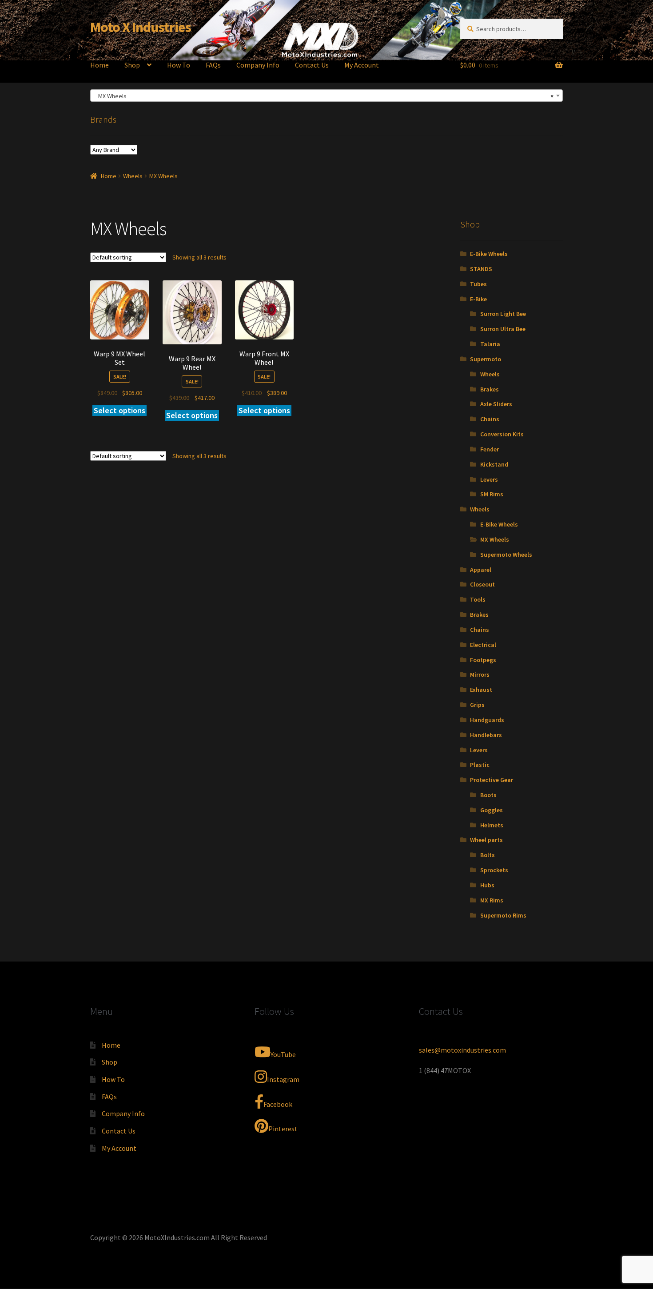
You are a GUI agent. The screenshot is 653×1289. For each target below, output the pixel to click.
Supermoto (485, 359)
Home (99, 64)
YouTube (283, 1054)
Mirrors (480, 674)
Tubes (478, 284)
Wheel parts (486, 840)
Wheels (133, 176)
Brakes (489, 389)
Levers (489, 479)
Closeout (482, 584)
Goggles (491, 810)
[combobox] (326, 95)
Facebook (277, 1104)
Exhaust (481, 690)
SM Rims (491, 494)
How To (178, 64)
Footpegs (483, 660)
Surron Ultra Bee (503, 329)
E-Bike (478, 299)
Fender (489, 449)
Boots (488, 795)
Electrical (483, 645)
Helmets (491, 825)
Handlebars (486, 735)
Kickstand (494, 464)
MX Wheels (494, 539)
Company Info (257, 64)
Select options (119, 410)
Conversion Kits (502, 434)
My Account (361, 64)
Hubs (487, 885)
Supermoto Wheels (506, 555)
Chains (489, 419)
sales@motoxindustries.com (462, 1050)
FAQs (213, 64)
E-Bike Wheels (489, 254)
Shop (132, 64)
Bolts (487, 855)
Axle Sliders (496, 404)
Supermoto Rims (503, 915)
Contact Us (312, 64)
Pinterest (283, 1128)
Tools (478, 599)
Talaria (490, 344)
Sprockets (494, 870)
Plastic (480, 765)
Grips (477, 705)
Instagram (283, 1079)
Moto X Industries (140, 27)
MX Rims (491, 900)
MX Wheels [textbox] (323, 96)
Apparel (480, 570)
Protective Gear (491, 780)
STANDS (481, 269)
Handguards (487, 720)
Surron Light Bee (503, 314)
